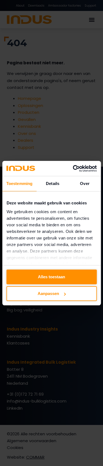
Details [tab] (52, 183)
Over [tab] (84, 183)
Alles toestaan (51, 276)
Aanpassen (48, 293)
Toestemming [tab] (19, 183)
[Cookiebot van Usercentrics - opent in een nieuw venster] (73, 168)
